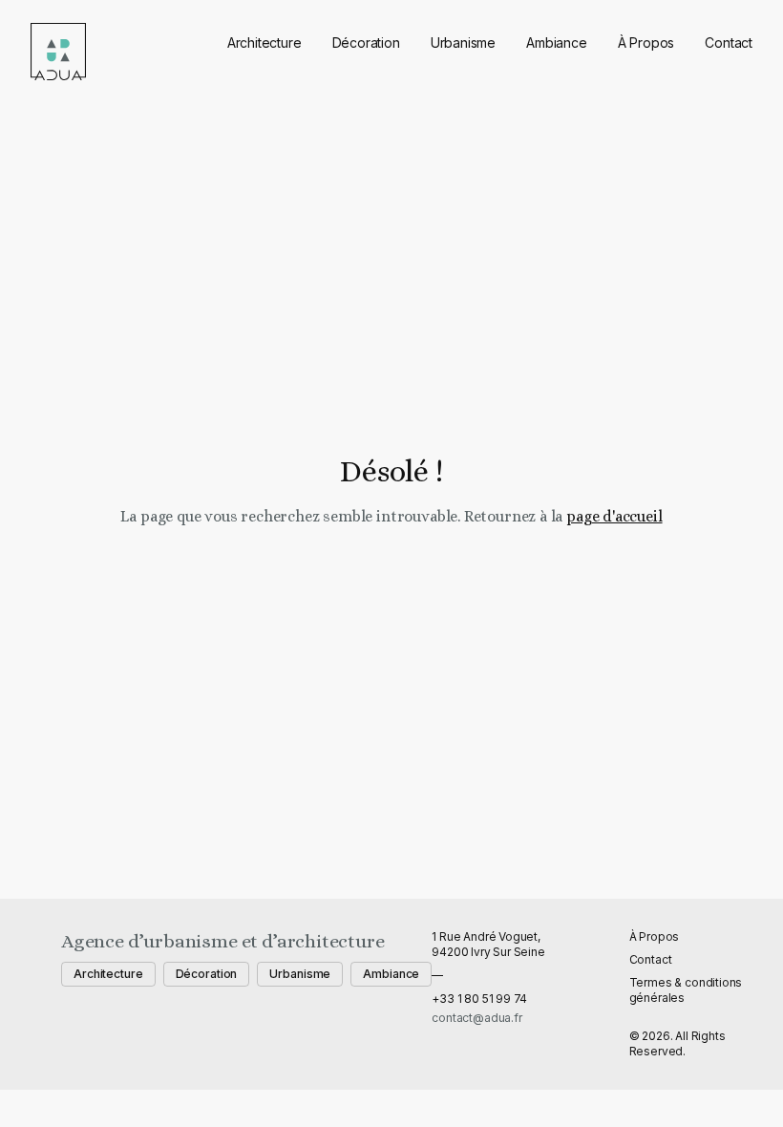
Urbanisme (463, 42)
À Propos (646, 42)
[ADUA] (58, 51)
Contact (728, 42)
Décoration (366, 42)
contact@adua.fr (476, 1017)
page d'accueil (614, 516)
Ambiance (556, 42)
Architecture (264, 42)
